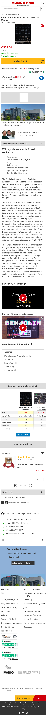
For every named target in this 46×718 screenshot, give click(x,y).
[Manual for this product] (24, 97)
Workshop (5, 611)
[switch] (15, 636)
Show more (22, 434)
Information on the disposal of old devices (22, 513)
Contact (17, 703)
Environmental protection (34, 623)
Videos (4, 615)
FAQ (2, 593)
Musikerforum (9, 703)
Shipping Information (32, 615)
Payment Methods (9, 619)
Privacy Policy (36, 703)
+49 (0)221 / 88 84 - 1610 (28, 136)
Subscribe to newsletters (21, 563)
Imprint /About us (25, 703)
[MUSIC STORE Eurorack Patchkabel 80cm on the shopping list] (42, 453)
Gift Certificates (7, 627)
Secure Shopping (31, 619)
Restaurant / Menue (32, 611)
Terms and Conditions (30, 705)
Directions (28, 627)
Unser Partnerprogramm (34, 603)
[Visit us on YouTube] (27, 713)
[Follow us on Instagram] (23, 713)
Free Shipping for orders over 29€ (35, 594)
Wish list (22, 497)
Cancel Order (6, 631)
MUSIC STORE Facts (32, 589)
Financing (28, 600)
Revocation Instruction (16, 705)
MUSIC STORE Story (9, 607)
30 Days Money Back (9, 600)
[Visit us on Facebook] (19, 713)
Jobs (25, 607)
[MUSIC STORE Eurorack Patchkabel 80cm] (8, 463)
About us (5, 589)
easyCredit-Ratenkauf (10, 603)
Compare (38, 480)
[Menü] (16, 634)
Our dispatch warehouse (11, 623)
